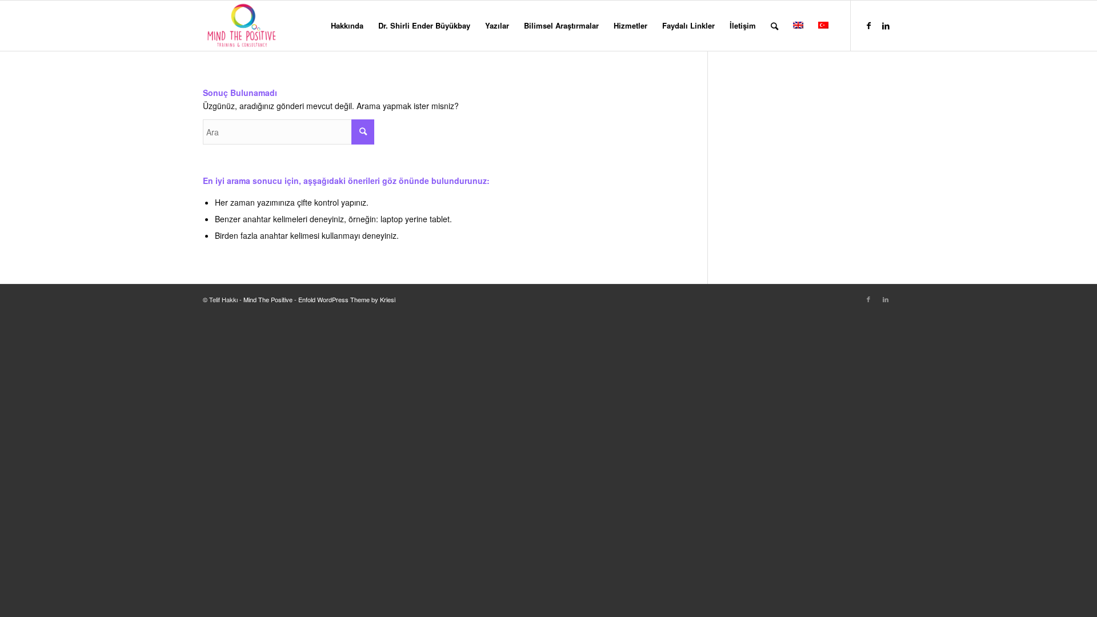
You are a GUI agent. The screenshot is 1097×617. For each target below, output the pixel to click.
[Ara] (774, 26)
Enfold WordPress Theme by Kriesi (346, 299)
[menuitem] (347, 26)
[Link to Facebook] (868, 25)
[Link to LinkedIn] (885, 25)
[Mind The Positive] (243, 26)
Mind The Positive (268, 299)
